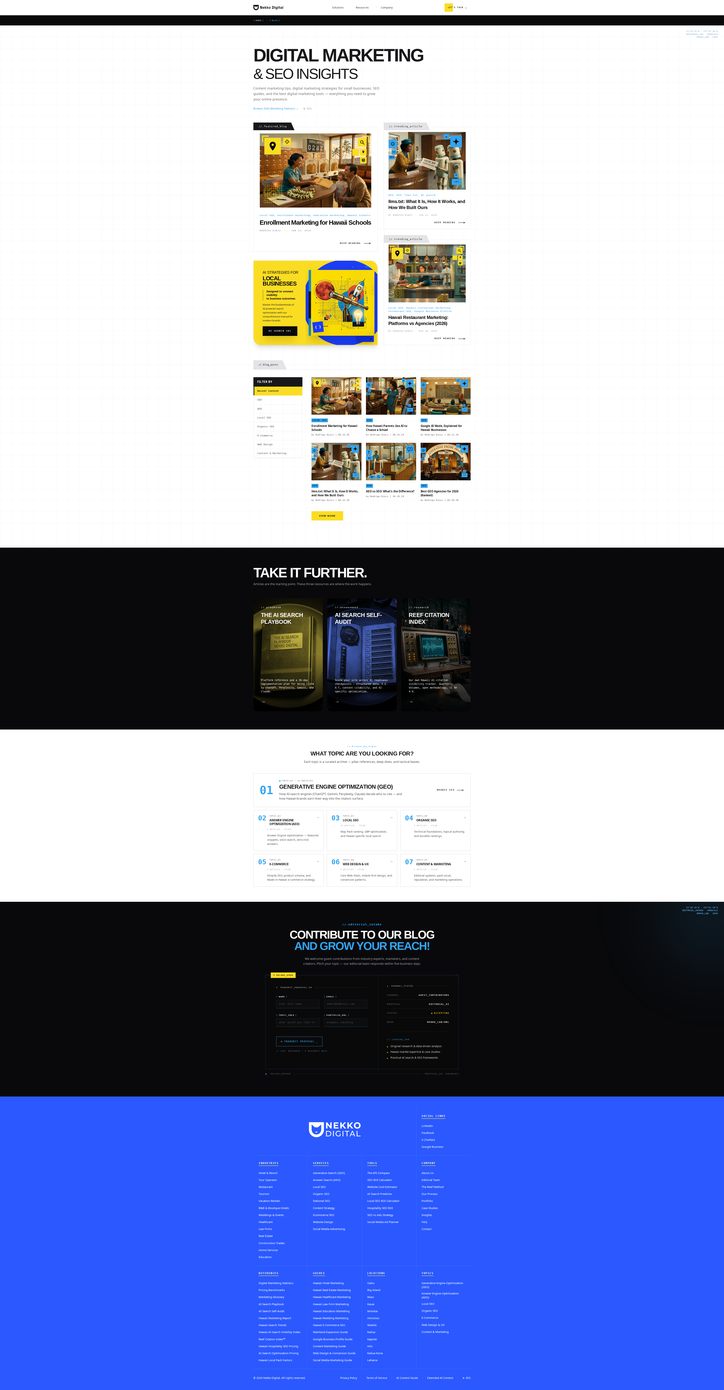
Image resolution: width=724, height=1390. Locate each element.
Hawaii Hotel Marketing (328, 1283)
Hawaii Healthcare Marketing (332, 1297)
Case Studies (430, 1208)
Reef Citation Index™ (272, 1339)
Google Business (432, 1147)
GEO (259, 399)
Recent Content (268, 390)
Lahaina (372, 1360)
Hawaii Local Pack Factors (275, 1360)
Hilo (370, 1346)
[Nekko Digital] (268, 7)
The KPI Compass (378, 1173)
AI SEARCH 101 (280, 331)
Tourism (264, 1194)
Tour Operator (268, 1180)
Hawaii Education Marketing (331, 1311)
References (268, 1273)
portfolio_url (336, 1015)
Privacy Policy (348, 1378)
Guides (319, 1273)
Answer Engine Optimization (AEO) (440, 1295)
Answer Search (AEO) (327, 1180)
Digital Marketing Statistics (276, 1283)
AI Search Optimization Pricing (278, 1353)
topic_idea (286, 1015)
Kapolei (372, 1339)
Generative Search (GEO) (329, 1173)
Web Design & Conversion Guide (334, 1353)
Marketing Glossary (271, 1297)
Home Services (268, 1250)
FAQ (424, 1222)
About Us (428, 1173)
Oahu (370, 1283)
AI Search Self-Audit (271, 1311)
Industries (268, 1163)
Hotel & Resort (268, 1173)
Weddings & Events (271, 1215)
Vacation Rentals (269, 1201)
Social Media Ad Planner (383, 1222)
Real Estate (266, 1236)
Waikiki (372, 1325)
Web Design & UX (433, 1325)
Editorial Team (431, 1180)
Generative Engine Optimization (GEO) (442, 1285)
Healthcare (266, 1222)
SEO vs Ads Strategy (380, 1215)
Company (429, 1163)
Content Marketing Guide (329, 1346)
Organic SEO (265, 426)
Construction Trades (272, 1243)
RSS (309, 108)
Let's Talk (457, 7)
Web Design (265, 444)
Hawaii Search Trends (272, 1325)
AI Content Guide (407, 1378)
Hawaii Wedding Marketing (330, 1318)
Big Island (373, 1290)
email (330, 997)
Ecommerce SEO (323, 1215)
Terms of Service (376, 1378)
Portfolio (427, 1201)
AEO (259, 408)
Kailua (371, 1332)
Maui (370, 1297)
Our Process (429, 1194)
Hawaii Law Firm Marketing (331, 1304)
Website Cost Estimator (382, 1187)
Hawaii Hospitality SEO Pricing (278, 1346)
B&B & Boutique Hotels (274, 1208)
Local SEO (264, 417)
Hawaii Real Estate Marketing (332, 1290)
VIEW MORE (327, 515)
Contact (426, 1229)
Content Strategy (324, 1208)
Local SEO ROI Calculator (383, 1201)
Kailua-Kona (375, 1353)
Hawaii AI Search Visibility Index (279, 1332)
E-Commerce (265, 435)
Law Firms (265, 1229)
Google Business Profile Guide (332, 1339)
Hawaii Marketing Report (275, 1318)
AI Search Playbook (271, 1304)
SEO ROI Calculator (379, 1180)
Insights (427, 1215)
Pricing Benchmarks (272, 1290)
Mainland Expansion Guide (330, 1332)
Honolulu (373, 1318)
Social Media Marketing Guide (332, 1360)
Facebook (428, 1133)
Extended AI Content (440, 1378)
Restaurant (266, 1187)
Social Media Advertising (329, 1229)
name (282, 997)
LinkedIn (427, 1126)
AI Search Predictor (379, 1194)
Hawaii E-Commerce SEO (329, 1325)
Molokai (372, 1311)
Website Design (323, 1222)
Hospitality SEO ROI (380, 1208)
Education (265, 1257)
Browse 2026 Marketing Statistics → (276, 108)
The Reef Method (433, 1187)
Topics (427, 1273)
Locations (376, 1273)
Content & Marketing (272, 453)
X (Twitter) (428, 1140)
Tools (372, 1163)
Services (321, 1163)
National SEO (321, 1201)
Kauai (370, 1304)
